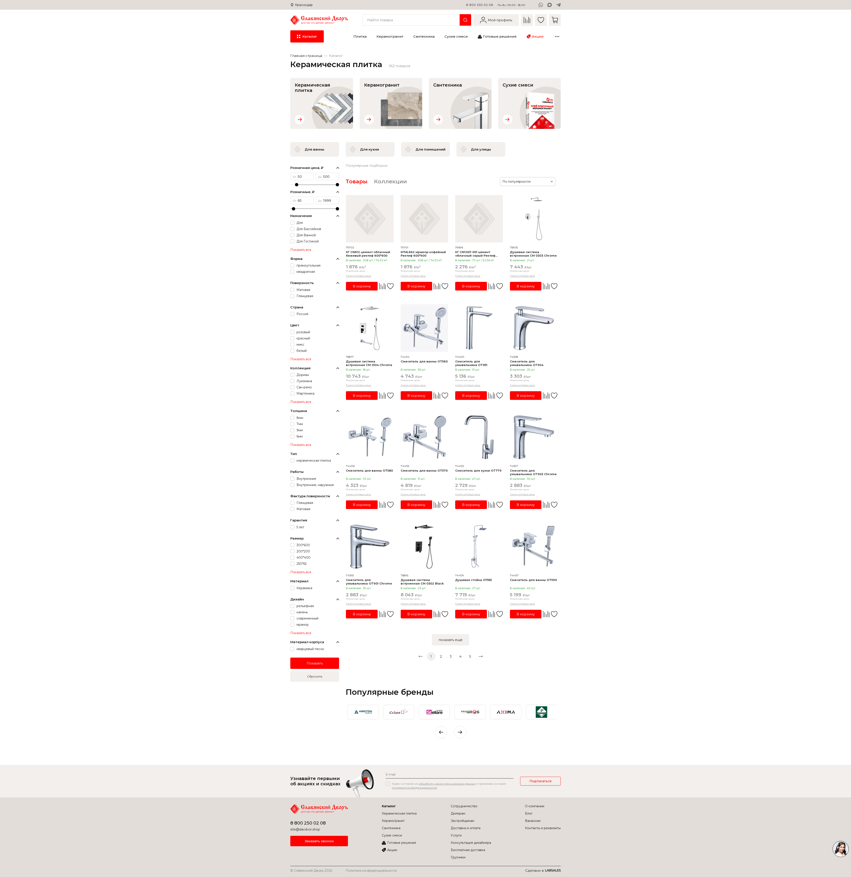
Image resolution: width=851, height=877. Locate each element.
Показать (315, 663)
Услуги (456, 835)
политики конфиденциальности (414, 787)
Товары (356, 181)
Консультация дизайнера (471, 843)
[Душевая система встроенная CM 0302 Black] (424, 546)
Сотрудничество (464, 806)
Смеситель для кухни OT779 (478, 470)
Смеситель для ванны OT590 (533, 580)
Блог (529, 813)
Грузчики (458, 857)
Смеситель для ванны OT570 (424, 470)
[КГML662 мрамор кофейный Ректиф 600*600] (424, 219)
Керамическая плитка (399, 813)
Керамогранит (393, 821)
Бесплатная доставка (468, 850)
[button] (460, 732)
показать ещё (451, 640)
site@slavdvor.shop (305, 829)
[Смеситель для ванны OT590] (534, 546)
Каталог (389, 806)
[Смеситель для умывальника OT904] (534, 328)
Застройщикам (462, 821)
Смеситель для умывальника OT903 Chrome (533, 472)
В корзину (362, 286)
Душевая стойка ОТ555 (473, 580)
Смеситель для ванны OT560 (424, 361)
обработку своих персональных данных (447, 783)
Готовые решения (401, 843)
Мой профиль (500, 20)
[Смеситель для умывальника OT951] (479, 328)
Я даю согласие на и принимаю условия (449, 785)
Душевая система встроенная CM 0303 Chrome (533, 253)
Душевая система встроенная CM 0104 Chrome (369, 363)
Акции (392, 850)
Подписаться (540, 781)
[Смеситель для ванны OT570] (424, 437)
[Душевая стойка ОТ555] (479, 546)
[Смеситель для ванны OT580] (370, 437)
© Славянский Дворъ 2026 (311, 871)
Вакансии (533, 821)
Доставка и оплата (465, 828)
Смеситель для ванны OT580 (369, 470)
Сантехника (391, 828)
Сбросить (314, 676)
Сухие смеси (392, 835)
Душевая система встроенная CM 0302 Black (422, 581)
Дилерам (458, 813)
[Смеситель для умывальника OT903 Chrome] (534, 437)
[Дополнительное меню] (557, 36)
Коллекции (390, 181)
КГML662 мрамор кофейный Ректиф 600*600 (423, 253)
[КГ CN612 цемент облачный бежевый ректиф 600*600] (370, 219)
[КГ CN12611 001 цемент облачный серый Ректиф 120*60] (479, 219)
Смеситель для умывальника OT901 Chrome (369, 581)
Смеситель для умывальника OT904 (526, 363)
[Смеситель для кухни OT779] (479, 437)
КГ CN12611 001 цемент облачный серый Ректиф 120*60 (475, 253)
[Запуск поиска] (465, 20)
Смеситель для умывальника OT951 (471, 363)
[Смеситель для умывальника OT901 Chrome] (370, 546)
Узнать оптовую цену (358, 275)
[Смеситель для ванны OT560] (424, 328)
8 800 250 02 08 (479, 5)
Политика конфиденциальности (371, 871)
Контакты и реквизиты (543, 828)
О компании (534, 806)
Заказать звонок (319, 841)
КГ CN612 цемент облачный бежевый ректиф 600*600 (368, 253)
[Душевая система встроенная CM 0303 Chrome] (534, 219)
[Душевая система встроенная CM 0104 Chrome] (370, 328)
